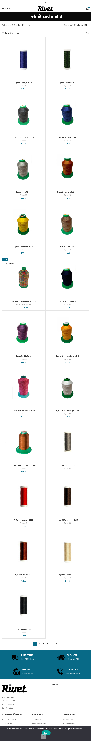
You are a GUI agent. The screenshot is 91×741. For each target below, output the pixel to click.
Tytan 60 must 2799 (23, 629)
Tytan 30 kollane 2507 (23, 247)
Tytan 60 (23, 86)
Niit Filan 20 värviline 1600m (24, 301)
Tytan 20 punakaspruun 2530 (23, 465)
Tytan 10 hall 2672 (24, 192)
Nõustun (46, 733)
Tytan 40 (67, 359)
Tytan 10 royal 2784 (67, 137)
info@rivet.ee (27, 673)
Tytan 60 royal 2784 (23, 83)
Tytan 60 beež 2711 (67, 575)
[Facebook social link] (45, 2)
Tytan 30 (23, 250)
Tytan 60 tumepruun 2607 (67, 520)
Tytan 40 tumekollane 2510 (67, 356)
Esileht (5, 25)
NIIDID (13, 25)
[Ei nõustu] (43, 736)
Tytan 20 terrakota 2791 (67, 192)
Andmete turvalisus (39, 724)
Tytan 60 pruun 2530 (23, 575)
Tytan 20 (67, 195)
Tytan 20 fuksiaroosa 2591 (23, 411)
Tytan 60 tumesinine (67, 301)
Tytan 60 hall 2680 (67, 465)
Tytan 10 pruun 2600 (67, 247)
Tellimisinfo (36, 719)
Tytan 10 (23, 140)
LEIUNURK (27, 304)
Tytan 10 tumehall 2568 (24, 137)
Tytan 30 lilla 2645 (23, 356)
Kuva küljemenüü (12, 33)
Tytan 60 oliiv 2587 (67, 83)
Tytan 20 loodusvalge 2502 (67, 411)
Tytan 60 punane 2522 (23, 520)
